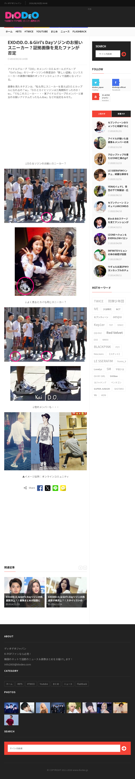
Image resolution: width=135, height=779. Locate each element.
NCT (118, 309)
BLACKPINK (102, 346)
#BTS (18, 31)
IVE (96, 308)
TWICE (99, 301)
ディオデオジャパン (12, 3)
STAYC (120, 324)
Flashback (79, 31)
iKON (103, 395)
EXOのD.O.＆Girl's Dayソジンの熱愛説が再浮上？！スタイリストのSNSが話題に (27, 600)
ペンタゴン (116, 382)
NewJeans (99, 353)
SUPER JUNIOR (102, 388)
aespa (117, 316)
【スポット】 (114, 353)
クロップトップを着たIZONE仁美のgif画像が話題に (118, 158)
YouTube (42, 31)
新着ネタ (121, 113)
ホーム (9, 31)
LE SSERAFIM (103, 361)
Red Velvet (114, 332)
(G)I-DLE (98, 332)
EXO (96, 339)
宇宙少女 (120, 369)
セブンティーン (101, 317)
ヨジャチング (100, 382)
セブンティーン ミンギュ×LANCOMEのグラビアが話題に (118, 206)
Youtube (44, 683)
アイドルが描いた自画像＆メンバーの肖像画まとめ (118, 142)
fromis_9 (121, 361)
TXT (111, 324)
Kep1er (99, 324)
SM (109, 368)
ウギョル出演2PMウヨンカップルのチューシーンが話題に (118, 270)
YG (95, 395)
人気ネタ (101, 113)
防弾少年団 (116, 301)
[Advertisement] (90, 16)
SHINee (114, 376)
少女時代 (107, 309)
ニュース (65, 31)
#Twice (28, 31)
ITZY (117, 346)
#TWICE (31, 683)
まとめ (54, 31)
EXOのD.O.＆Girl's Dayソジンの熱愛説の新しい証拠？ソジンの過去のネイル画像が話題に (69, 600)
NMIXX (105, 339)
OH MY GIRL (99, 376)
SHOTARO (119, 388)
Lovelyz (98, 369)
